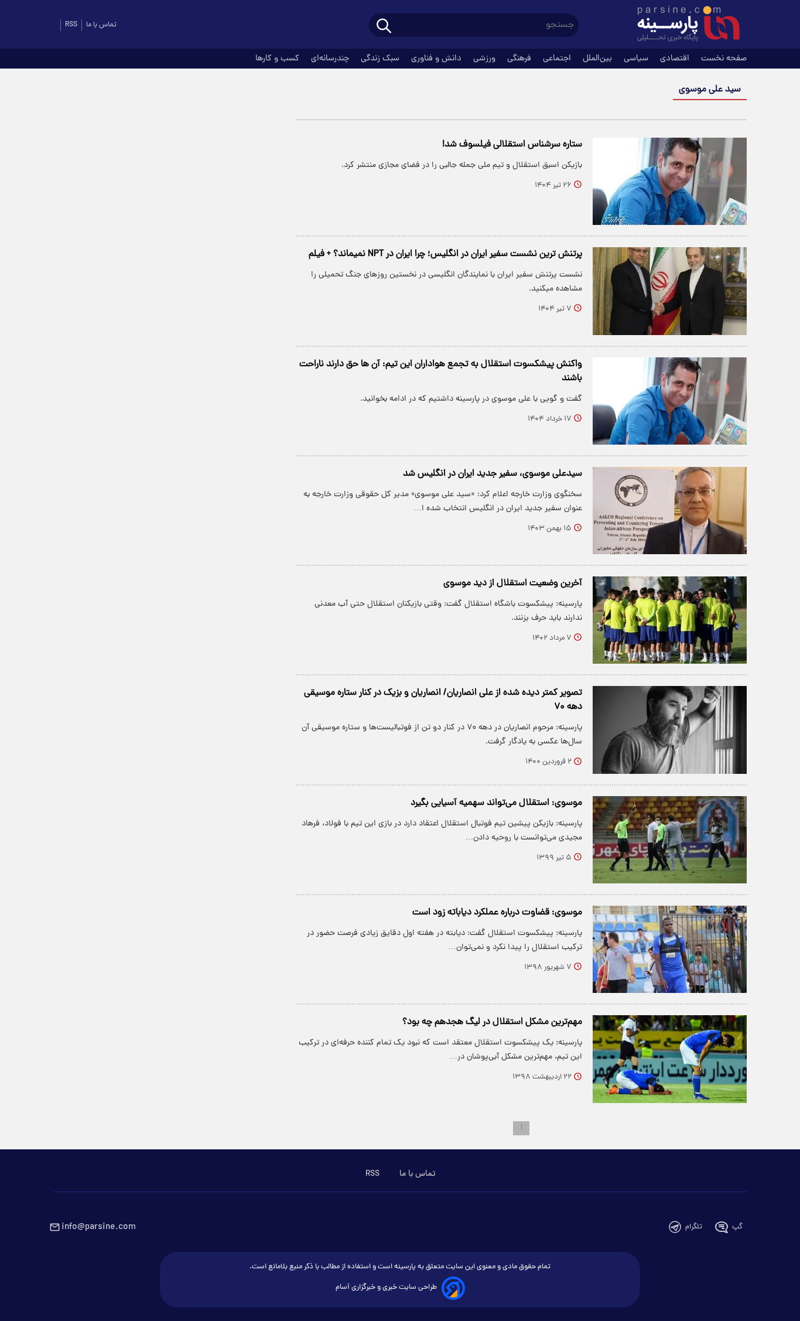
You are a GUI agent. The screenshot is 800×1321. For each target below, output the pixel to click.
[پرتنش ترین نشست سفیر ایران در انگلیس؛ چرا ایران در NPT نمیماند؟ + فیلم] (670, 290)
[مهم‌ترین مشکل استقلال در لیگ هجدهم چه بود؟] (670, 1058)
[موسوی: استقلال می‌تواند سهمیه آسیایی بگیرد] (670, 839)
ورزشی (485, 58)
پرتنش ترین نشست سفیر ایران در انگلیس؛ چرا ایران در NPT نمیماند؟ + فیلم (445, 254)
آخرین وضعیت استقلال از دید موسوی (512, 583)
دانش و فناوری (437, 58)
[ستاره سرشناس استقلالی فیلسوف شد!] (670, 181)
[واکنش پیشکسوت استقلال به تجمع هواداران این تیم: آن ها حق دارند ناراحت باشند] (670, 401)
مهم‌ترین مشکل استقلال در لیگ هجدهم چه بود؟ (492, 1022)
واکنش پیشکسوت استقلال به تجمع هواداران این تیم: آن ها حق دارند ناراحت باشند (440, 371)
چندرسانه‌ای (331, 58)
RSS (71, 24)
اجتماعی (558, 58)
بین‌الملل (598, 58)
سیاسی (637, 58)
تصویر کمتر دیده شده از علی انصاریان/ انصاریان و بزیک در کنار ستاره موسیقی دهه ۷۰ (443, 700)
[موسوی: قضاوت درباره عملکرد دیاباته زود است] (670, 949)
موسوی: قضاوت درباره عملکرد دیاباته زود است (497, 913)
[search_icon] (384, 26)
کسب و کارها (278, 58)
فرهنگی (520, 58)
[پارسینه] (682, 25)
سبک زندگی (381, 58)
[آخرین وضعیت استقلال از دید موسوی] (670, 620)
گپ (737, 1227)
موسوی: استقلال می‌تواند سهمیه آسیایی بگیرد (496, 803)
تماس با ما (101, 24)
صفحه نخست (724, 58)
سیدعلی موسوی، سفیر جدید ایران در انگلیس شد (492, 474)
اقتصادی (676, 58)
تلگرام (693, 1227)
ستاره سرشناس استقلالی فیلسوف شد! (512, 145)
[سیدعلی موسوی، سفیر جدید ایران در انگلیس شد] (670, 510)
